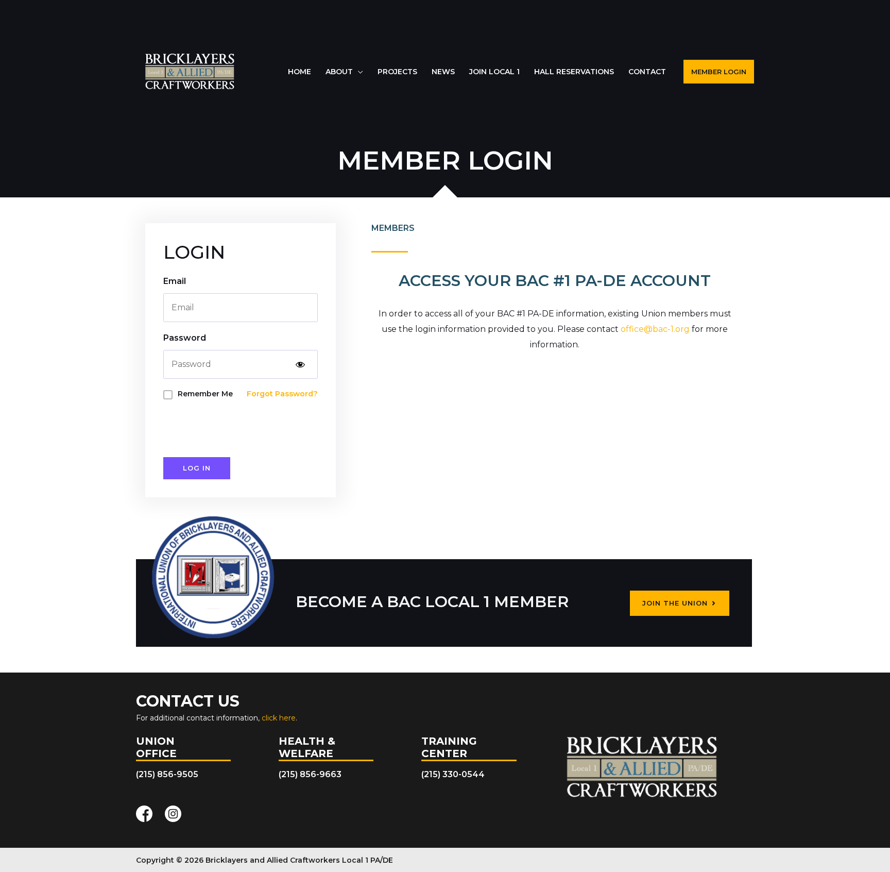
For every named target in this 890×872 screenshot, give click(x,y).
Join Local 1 (494, 71)
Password (184, 338)
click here (279, 718)
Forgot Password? (282, 393)
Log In (197, 468)
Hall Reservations (574, 71)
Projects (397, 71)
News (443, 71)
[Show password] (300, 364)
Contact (647, 71)
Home (299, 71)
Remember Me (205, 393)
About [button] (339, 71)
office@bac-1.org (655, 329)
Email (174, 281)
